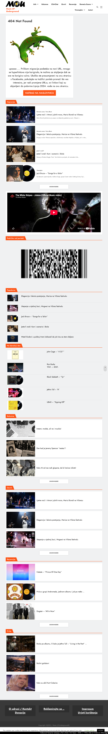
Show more (53, 186)
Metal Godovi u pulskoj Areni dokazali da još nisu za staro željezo (47, 336)
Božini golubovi (43, 663)
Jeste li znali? (40, 151)
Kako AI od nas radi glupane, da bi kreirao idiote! (56, 468)
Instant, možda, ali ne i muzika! (49, 428)
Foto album (49, 112)
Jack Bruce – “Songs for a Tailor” (50, 173)
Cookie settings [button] (89, 730)
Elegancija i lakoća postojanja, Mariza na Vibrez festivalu (59, 134)
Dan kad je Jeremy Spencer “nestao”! (51, 448)
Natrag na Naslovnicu (39, 93)
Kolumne (45, 4)
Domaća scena (85, 4)
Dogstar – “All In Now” (46, 611)
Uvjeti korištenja (87, 712)
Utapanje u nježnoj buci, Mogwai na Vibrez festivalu (42, 306)
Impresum (88, 709)
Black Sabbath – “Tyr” (56, 377)
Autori (90, 10)
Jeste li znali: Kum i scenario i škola (50, 153)
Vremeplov (79, 10)
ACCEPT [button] (100, 731)
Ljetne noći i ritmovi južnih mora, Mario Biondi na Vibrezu (60, 114)
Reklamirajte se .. (54, 709)
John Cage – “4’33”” (55, 351)
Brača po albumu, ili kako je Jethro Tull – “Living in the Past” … (62, 643)
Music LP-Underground (12, 10)
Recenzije (72, 4)
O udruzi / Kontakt (20, 709)
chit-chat (54, 4)
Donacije (20, 712)
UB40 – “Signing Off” (56, 402)
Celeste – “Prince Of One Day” (49, 572)
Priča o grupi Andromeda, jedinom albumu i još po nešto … (60, 591)
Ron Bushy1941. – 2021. (52, 365)
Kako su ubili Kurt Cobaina (47, 683)
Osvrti (63, 4)
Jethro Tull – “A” (53, 389)
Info (34, 4)
